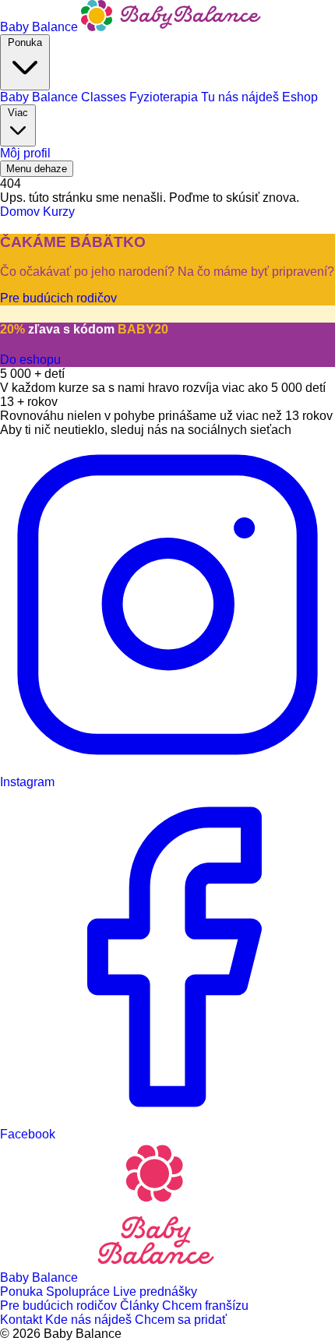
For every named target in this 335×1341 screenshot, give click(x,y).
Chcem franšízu (205, 1305)
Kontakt (22, 1319)
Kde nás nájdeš (90, 1319)
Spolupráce (79, 1291)
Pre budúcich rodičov (60, 1305)
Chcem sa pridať (181, 1319)
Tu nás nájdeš (241, 97)
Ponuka (25, 42)
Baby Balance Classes (64, 97)
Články (141, 1305)
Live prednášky (155, 1291)
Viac (18, 112)
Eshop (300, 97)
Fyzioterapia (165, 97)
